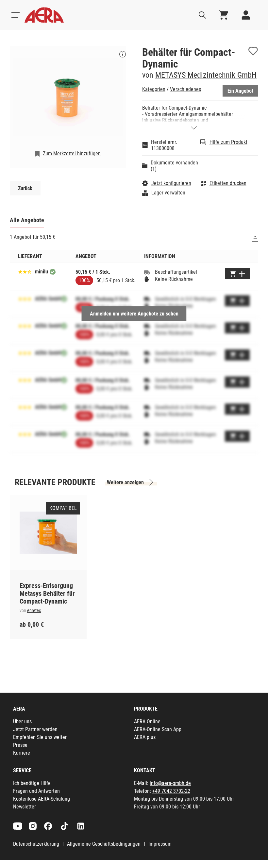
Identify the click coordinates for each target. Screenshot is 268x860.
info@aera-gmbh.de (170, 783)
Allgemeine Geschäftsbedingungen (104, 844)
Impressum (160, 844)
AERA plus (145, 737)
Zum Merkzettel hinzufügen (72, 153)
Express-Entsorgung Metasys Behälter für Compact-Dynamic (47, 593)
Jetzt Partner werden (35, 729)
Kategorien (153, 89)
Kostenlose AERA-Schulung (41, 799)
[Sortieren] (255, 239)
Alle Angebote (27, 220)
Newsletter (24, 807)
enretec (34, 610)
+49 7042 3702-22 (171, 791)
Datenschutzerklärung (36, 844)
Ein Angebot (240, 91)
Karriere (21, 753)
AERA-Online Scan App (157, 729)
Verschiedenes (185, 89)
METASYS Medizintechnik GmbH (206, 75)
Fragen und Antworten (36, 791)
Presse (20, 745)
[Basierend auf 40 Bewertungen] (25, 271)
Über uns (22, 721)
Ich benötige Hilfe (32, 783)
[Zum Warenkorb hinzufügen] (237, 273)
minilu (41, 272)
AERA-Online (147, 721)
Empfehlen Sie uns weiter (40, 737)
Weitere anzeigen (125, 482)
